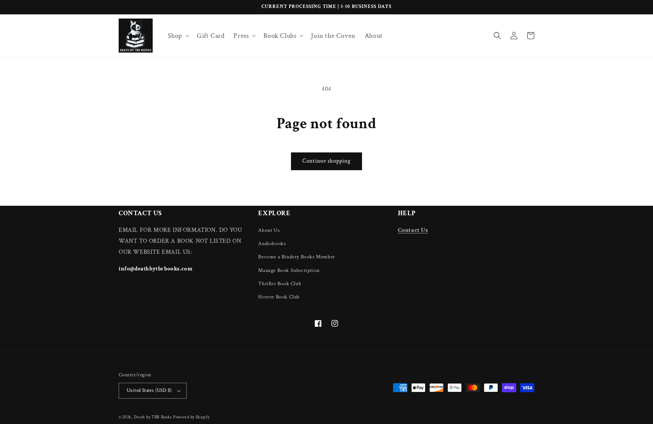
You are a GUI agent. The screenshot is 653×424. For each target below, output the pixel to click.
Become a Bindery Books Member (296, 256)
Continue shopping (326, 161)
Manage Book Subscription (288, 270)
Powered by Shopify (191, 417)
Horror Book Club (279, 297)
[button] (177, 36)
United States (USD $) (149, 390)
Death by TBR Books (153, 417)
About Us (269, 230)
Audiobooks (272, 243)
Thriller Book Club (279, 283)
